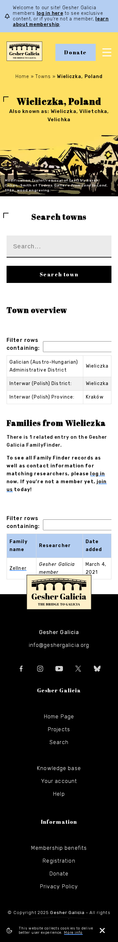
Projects (59, 729)
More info (73, 932)
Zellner (18, 568)
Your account (59, 781)
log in (97, 474)
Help (59, 794)
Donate (75, 52)
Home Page (59, 716)
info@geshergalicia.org (59, 645)
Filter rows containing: (23, 344)
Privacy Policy (59, 886)
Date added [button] (94, 545)
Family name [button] (19, 545)
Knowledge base (59, 768)
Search (59, 742)
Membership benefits (59, 848)
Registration (59, 861)
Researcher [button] (55, 545)
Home (22, 76)
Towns (43, 76)
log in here (50, 13)
